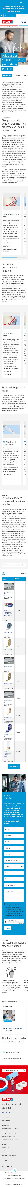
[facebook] (7, 1167)
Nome (7, 829)
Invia (8, 928)
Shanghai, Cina (5, 1150)
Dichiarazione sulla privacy (16, 1172)
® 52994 (7, 474)
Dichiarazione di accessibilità (14, 1175)
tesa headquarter (6, 1120)
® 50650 (7, 371)
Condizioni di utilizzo (19, 1178)
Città (6, 873)
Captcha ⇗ (20, 923)
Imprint (7, 1172)
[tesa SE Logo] (7, 22)
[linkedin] (3, 1167)
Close (22, 3)
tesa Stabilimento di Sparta (8, 1136)
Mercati (4, 27)
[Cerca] (22, 22)
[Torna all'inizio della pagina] (25, 1099)
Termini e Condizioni (8, 1178)
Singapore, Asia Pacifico (7, 1152)
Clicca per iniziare (15, 922)
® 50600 (7, 246)
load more (14, 766)
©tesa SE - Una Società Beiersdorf (14, 1184)
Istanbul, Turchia (6, 1160)
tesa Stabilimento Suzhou (8, 1131)
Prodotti (17, 75)
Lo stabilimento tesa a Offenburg (10, 1133)
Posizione (8, 854)
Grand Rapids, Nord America (9, 1155)
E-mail (7, 842)
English (17, 11)
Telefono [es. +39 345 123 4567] (14, 860)
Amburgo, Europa (6, 1147)
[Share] (4, 596)
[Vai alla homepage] (1, 15)
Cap (6, 879)
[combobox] (14, 866)
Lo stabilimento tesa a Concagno (10, 1128)
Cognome (8, 835)
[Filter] (4, 573)
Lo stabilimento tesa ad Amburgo (10, 1139)
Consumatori (9, 16)
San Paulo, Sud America (7, 1158)
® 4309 (6, 243)
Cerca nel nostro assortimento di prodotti (14, 565)
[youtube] (12, 1167)
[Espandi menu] (25, 22)
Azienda (7, 848)
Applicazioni (7, 75)
